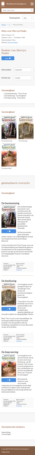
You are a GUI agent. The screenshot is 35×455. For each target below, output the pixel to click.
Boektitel (18, 70)
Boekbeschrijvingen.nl (16, 4)
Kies (25, 18)
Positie (17, 78)
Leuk (7, 58)
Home (3, 25)
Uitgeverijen (5, 452)
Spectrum (19, 270)
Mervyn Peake (13, 42)
